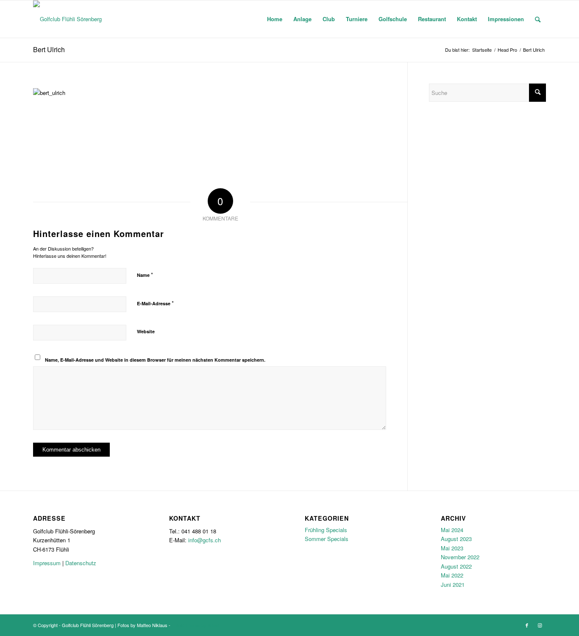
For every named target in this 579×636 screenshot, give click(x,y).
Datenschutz (80, 563)
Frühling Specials (326, 530)
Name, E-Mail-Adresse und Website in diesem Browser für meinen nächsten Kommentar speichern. (155, 360)
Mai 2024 (452, 530)
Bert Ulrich (49, 49)
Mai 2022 (452, 575)
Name (145, 275)
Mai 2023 (452, 548)
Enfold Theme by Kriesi (195, 625)
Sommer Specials (326, 539)
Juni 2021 (453, 584)
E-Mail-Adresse (155, 303)
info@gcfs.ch (204, 540)
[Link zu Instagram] (539, 625)
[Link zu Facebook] (527, 625)
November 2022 (460, 557)
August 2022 (456, 566)
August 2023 (456, 539)
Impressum (47, 563)
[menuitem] (275, 19)
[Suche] (537, 19)
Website (146, 331)
